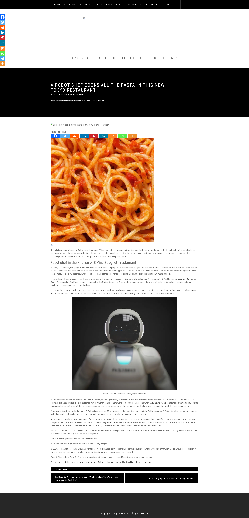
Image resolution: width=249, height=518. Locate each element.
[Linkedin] (84, 136)
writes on (111, 422)
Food (109, 5)
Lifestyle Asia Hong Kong (141, 462)
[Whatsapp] (122, 136)
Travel (98, 5)
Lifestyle (70, 5)
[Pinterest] (93, 136)
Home (57, 5)
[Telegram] (2, 58)
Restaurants (56, 419)
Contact (131, 5)
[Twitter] (65, 136)
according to (183, 279)
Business (85, 5)
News (119, 5)
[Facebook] (55, 136)
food (125, 293)
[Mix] (112, 136)
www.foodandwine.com (86, 438)
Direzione (80, 94)
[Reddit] (74, 136)
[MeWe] (103, 136)
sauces (89, 270)
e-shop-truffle (149, 5)
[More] (132, 136)
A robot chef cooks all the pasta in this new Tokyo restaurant (86, 462)
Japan (159, 402)
